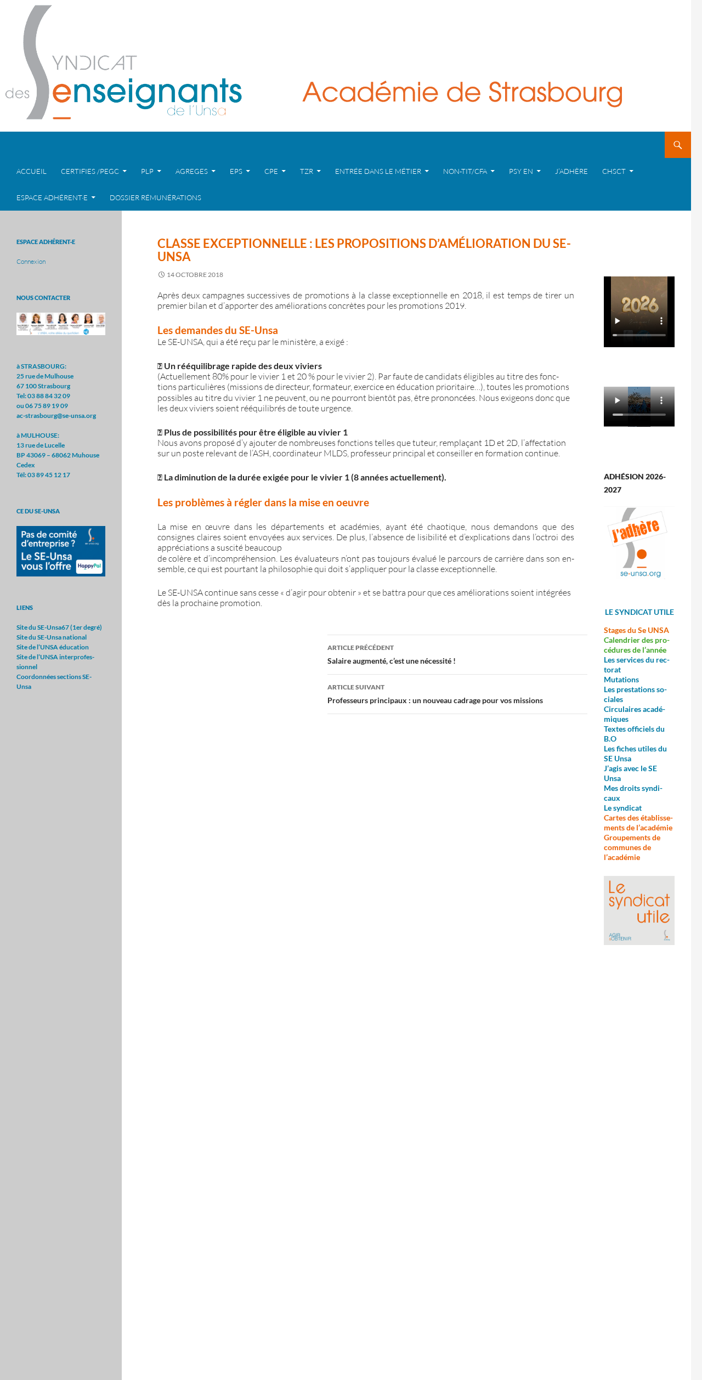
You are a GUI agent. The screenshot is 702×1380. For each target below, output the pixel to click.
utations (625, 679)
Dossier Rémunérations (155, 197)
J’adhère (571, 171)
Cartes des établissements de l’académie (638, 822)
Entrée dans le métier (378, 171)
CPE (271, 171)
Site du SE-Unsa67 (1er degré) (59, 627)
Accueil (31, 171)
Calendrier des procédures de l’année (637, 644)
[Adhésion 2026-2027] (639, 542)
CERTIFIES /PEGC (90, 171)
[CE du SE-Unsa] (60, 550)
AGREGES (192, 171)
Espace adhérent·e (52, 197)
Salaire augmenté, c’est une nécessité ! (391, 654)
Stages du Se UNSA (636, 630)
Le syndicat (623, 807)
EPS (236, 171)
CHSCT (614, 171)
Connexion (31, 261)
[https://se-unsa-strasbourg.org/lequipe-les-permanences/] (60, 323)
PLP (147, 171)
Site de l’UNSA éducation (52, 647)
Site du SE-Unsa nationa (50, 637)
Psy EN (521, 171)
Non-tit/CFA (465, 171)
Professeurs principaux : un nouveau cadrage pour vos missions (435, 694)
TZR (306, 171)
